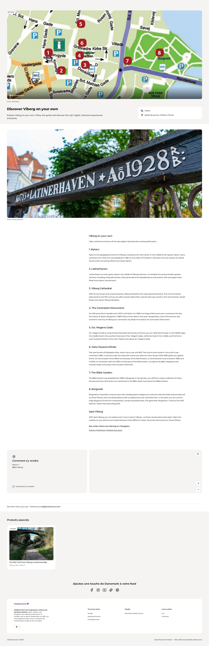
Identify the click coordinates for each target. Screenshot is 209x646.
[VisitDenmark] (21, 604)
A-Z (163, 613)
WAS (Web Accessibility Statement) (188, 640)
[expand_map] (198, 453)
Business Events (94, 616)
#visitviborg (101, 430)
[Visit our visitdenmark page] (104, 590)
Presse (90, 613)
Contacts (165, 616)
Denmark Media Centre (134, 613)
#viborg (92, 430)
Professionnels (93, 619)
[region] (145, 471)
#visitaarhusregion (114, 430)
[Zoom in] (198, 483)
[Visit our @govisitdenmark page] (111, 590)
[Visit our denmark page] (92, 590)
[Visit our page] (98, 590)
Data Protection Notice (163, 640)
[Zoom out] (198, 489)
